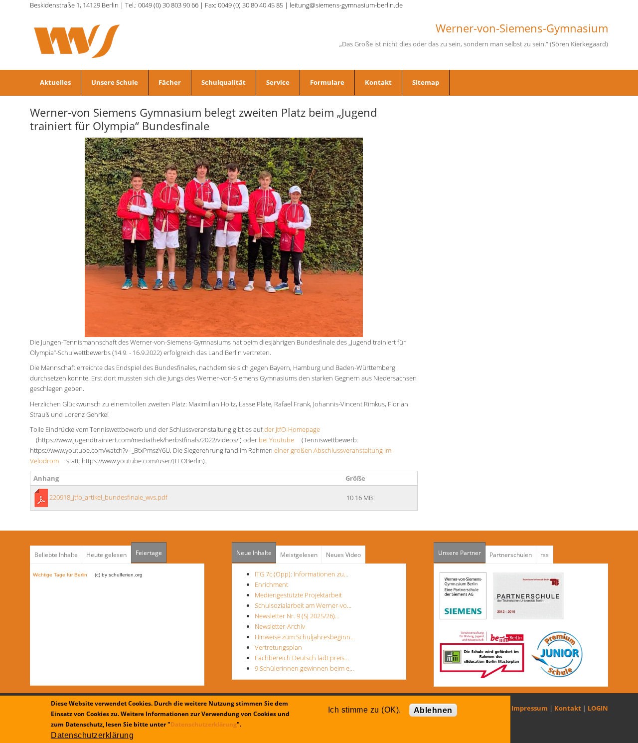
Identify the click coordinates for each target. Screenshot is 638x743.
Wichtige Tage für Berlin (63, 574)
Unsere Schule (114, 82)
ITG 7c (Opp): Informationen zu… (301, 573)
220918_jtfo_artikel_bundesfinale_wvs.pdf (108, 497)
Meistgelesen (299, 555)
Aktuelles (55, 82)
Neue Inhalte (254, 553)
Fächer (170, 82)
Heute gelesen (106, 555)
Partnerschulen (510, 555)
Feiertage (149, 553)
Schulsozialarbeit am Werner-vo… (303, 605)
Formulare (327, 82)
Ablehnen (433, 710)
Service (278, 82)
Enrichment (271, 584)
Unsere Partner (461, 553)
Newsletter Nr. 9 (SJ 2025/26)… (297, 615)
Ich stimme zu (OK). (364, 710)
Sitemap (425, 82)
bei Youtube (279, 439)
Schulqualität (223, 82)
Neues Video (343, 555)
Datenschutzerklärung (203, 724)
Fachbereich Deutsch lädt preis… (302, 657)
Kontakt (378, 82)
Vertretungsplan (278, 647)
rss (544, 555)
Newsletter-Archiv (280, 626)
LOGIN (598, 708)
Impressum (529, 708)
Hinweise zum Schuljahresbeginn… (305, 636)
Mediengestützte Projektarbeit (298, 594)
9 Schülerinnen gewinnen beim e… (304, 668)
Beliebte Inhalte (56, 555)
